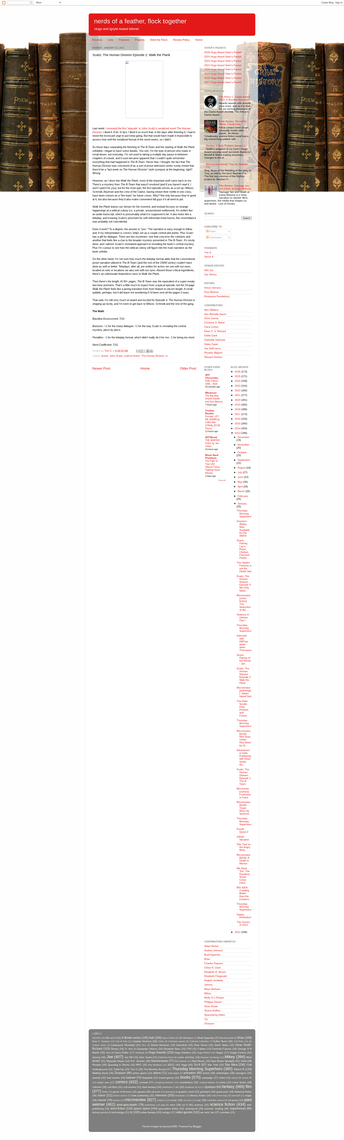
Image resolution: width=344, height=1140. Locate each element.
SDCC (171, 1064)
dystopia (210, 1086)
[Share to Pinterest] (151, 351)
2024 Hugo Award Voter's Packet (222, 56)
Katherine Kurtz (165, 1057)
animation (189, 1072)
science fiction (132, 355)
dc (177, 1087)
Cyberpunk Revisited (123, 1045)
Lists (110, 39)
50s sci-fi (111, 1038)
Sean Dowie (211, 1006)
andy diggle (173, 1073)
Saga (184, 1064)
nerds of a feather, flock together (140, 21)
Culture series (99, 1045)
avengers (241, 1073)
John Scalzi (116, 355)
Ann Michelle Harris (215, 314)
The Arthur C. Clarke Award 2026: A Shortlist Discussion (234, 98)
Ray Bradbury (155, 1065)
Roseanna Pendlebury (217, 296)
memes (116, 1100)
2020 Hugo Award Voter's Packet (222, 69)
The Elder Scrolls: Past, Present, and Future (243, 708)
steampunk (191, 1108)
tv (167, 355)
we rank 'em (207, 1112)
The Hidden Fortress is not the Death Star (244, 567)
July (240, 472)
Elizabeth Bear (172, 1049)
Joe (110, 1057)
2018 (238, 409)
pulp (163, 1105)
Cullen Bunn (220, 1041)
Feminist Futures (221, 1049)
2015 (238, 423)
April (240, 486)
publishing (150, 1105)
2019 (238, 404)
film (249, 1086)
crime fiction (239, 1082)
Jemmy (208, 984)
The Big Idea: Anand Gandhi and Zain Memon (214, 398)
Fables (202, 1049)
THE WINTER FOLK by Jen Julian (212, 443)
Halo (108, 1052)
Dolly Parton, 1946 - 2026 (212, 382)
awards (96, 1077)
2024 (238, 381)
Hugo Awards (157, 1052)
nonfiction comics (215, 1100)
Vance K (209, 256)
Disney (114, 1049)
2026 (238, 371)
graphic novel (186, 1091)
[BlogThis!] (141, 351)
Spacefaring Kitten (214, 1015)
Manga (216, 1057)
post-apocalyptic (127, 1104)
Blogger (197, 1126)
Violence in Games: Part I (243, 617)
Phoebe (96, 1064)
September (244, 460)
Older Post (188, 368)
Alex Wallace (211, 310)
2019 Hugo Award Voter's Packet (222, 73)
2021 (238, 395)
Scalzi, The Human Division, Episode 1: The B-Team (244, 776)
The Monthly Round (155, 1069)
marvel (102, 1100)
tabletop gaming (100, 1112)
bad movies (113, 1077)
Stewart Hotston (213, 357)
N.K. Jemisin (138, 1061)
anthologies (222, 1073)
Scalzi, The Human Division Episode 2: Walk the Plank (244, 675)
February (243, 496)
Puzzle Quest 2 (242, 830)
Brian (207, 959)
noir (199, 1100)
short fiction (117, 1108)
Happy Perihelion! (244, 916)
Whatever (211, 392)
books (104, 355)
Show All (221, 480)
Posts (212, 231)
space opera (142, 1108)
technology (118, 1112)
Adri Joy (208, 270)
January (242, 503)
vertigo (166, 1112)
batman (131, 1077)
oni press (233, 1100)
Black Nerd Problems (211, 456)
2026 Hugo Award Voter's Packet (222, 52)
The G (207, 252)
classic (234, 1078)
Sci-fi (197, 1064)
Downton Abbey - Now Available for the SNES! (243, 528)
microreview (135, 1099)
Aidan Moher (211, 946)
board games (166, 1077)
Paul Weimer (211, 292)
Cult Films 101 (241, 1041)
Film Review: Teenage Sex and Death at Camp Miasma (235, 187)
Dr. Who (129, 1049)
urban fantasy (148, 1112)
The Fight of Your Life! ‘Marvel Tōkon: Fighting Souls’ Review (213, 467)
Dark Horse (200, 1045)
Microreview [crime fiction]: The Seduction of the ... (244, 602)
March (241, 491)
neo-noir (187, 1100)
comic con (103, 1082)
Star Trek (212, 1064)
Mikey (207, 993)
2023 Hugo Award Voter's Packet (222, 61)
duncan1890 (170, 1126)
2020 (238, 400)
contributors (186, 1082)
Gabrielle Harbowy (214, 340)
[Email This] (138, 351)
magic (248, 1095)
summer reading (213, 1108)
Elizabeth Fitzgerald (215, 976)
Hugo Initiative (182, 1052)
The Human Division (152, 355)
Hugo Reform (203, 1052)
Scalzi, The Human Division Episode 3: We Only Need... (244, 583)
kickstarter (180, 1095)
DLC (144, 1045)
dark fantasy (149, 1087)
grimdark (205, 1091)
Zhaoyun (209, 1023)
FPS (189, 1049)
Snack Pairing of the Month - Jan (244, 659)
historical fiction (243, 1091)
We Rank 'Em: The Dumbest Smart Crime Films (243, 875)
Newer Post (101, 368)
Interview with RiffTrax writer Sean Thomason (244, 643)
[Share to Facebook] (148, 351)
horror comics (120, 1095)
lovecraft (235, 1095)
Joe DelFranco (212, 348)
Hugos (219, 1052)
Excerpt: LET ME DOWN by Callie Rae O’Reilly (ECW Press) (212, 422)
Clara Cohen (211, 327)
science (198, 1105)
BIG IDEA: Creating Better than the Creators (243, 893)
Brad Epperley (212, 954)
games (141, 1091)
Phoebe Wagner (213, 352)
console (143, 1082)
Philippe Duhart (213, 1002)
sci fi (184, 1105)
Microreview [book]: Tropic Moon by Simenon (243, 808)
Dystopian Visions (147, 1049)
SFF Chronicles (211, 376)
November (243, 444)
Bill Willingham (186, 1038)
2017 (238, 414)
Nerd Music (198, 1061)
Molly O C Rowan (214, 997)
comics (121, 1082)
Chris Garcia (211, 318)
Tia (206, 1019)
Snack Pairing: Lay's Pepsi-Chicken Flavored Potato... (243, 549)
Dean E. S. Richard (215, 331)
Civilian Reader (209, 412)
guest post (222, 1091)
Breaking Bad (226, 1038)
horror (101, 1095)
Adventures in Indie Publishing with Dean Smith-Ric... (244, 757)
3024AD (96, 1038)
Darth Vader (221, 1045)
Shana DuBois (212, 1010)
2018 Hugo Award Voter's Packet (222, 78)
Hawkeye (139, 1052)
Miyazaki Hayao (115, 1061)
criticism (96, 1087)
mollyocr (161, 1100)
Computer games (176, 1041)
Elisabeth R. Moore (215, 972)
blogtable (147, 1077)
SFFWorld (211, 437)
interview (161, 1095)
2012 (238, 932)
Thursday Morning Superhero (244, 513)
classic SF (247, 1078)
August (242, 467)
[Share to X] (144, 351)
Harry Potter (122, 1052)
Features (124, 39)
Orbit (243, 1061)
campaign (207, 1077)
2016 (238, 419)
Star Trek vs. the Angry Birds (244, 847)
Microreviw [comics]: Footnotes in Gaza (244, 793)
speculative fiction (168, 1108)
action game (140, 1073)
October (242, 452)
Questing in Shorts (118, 1064)
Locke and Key (185, 1057)
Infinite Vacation (243, 838)
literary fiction (198, 1095)
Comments (215, 237)
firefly (105, 1092)
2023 (238, 385)
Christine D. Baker (214, 322)
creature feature (207, 1082)
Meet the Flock (159, 39)
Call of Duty (121, 1041)
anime (206, 1073)
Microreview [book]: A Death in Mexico (243, 859)
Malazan (204, 1057)
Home (198, 39)
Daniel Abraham (160, 1045)
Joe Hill (128, 1057)
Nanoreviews (159, 1060)
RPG (138, 1064)
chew (222, 1077)
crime (222, 1082)
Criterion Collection (199, 1041)
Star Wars (231, 1064)
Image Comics (238, 1052)
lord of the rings (220, 1095)
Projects (140, 39)
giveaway (170, 1092)
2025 (238, 376)
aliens (157, 1072)
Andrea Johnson (213, 950)
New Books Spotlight (223, 1061)
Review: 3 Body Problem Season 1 (225, 145)
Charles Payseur (213, 963)
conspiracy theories (164, 1082)
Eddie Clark (210, 335)
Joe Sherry (210, 274)
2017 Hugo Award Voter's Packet (222, 82)
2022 (238, 390)
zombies (225, 1112)
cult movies (129, 1087)
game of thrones (122, 1091)
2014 (238, 428)
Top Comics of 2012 (243, 923)
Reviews (97, 39)
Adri (151, 1037)
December (243, 437)
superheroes (238, 1108)
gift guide (155, 1092)
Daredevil (181, 1045)
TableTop (118, 1069)
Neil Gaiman (181, 1061)
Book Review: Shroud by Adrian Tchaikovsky (233, 123)
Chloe (161, 1041)
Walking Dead (100, 1073)
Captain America (142, 1041)
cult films (112, 1087)
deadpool (189, 1087)
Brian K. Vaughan (101, 1041)
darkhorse (167, 1087)
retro (172, 1105)
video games (184, 1112)
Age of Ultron (169, 1038)
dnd (199, 1087)
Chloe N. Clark (212, 967)
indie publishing (140, 1095)
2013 (238, 433)
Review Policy (181, 39)
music (173, 1100)
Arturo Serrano (212, 287)
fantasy (228, 1086)
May (240, 482)
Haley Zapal (211, 344)
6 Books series (131, 1037)
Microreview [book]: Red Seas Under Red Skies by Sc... (244, 738)
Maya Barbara (212, 989)
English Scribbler (213, 980)
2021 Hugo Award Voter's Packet (222, 65)
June (241, 477)
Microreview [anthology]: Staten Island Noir (244, 692)
